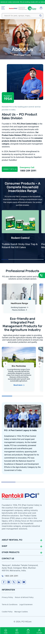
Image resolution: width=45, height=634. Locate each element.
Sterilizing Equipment (18, 307)
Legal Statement (26, 604)
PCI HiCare (26, 622)
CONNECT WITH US (10, 169)
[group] (19, 229)
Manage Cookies (21, 612)
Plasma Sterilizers (18, 310)
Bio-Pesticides (19, 366)
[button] (3, 8)
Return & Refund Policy (24, 597)
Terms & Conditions (10, 604)
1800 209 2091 (28, 170)
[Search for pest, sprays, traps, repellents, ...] (40, 15)
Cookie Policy (7, 612)
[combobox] (22, 15)
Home (17, 45)
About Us (26, 45)
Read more (18, 385)
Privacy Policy (7, 597)
